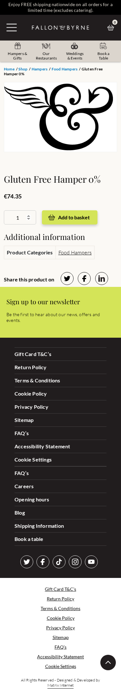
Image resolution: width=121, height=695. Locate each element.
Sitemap (24, 420)
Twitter (26, 561)
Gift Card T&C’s (33, 354)
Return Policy (31, 367)
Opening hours (32, 499)
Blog (20, 512)
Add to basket (74, 217)
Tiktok (59, 561)
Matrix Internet (60, 685)
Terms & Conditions (37, 380)
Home (9, 69)
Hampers (39, 69)
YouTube (91, 561)
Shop (22, 69)
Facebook (42, 561)
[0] (112, 27)
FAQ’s (22, 433)
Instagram (75, 561)
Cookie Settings (33, 459)
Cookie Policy (31, 393)
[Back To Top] (108, 662)
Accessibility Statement (42, 446)
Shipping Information (39, 526)
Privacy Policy (31, 407)
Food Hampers (64, 69)
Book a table (29, 539)
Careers (24, 486)
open (11, 27)
